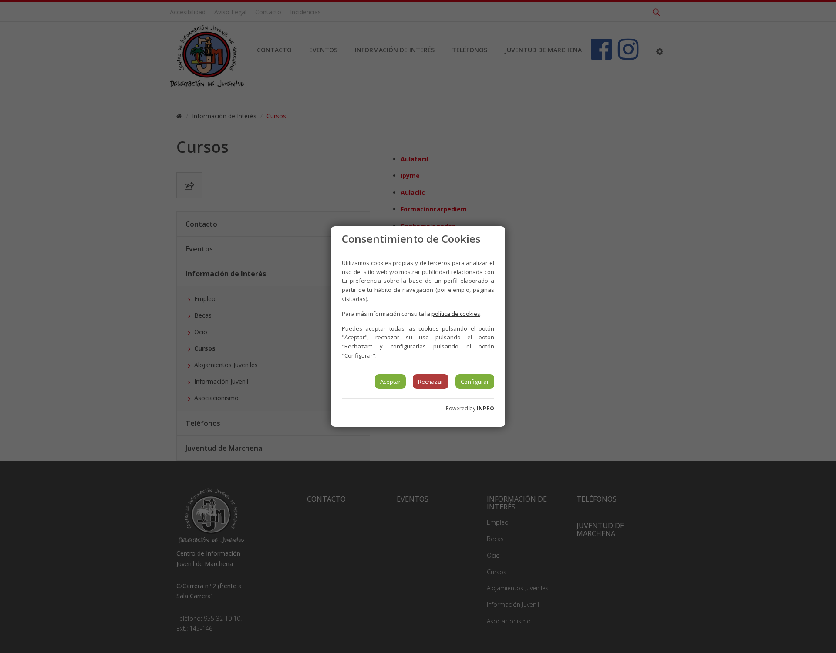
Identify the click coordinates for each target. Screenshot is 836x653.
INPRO (485, 408)
